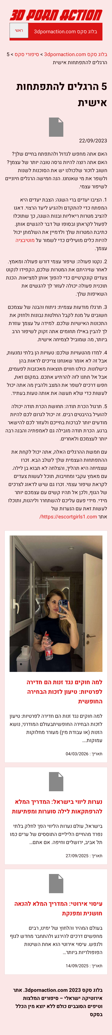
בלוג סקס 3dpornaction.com (65, 31)
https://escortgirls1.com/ (68, 516)
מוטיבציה (25, 240)
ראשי (19, 30)
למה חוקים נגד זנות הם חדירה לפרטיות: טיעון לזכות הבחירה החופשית (64, 691)
